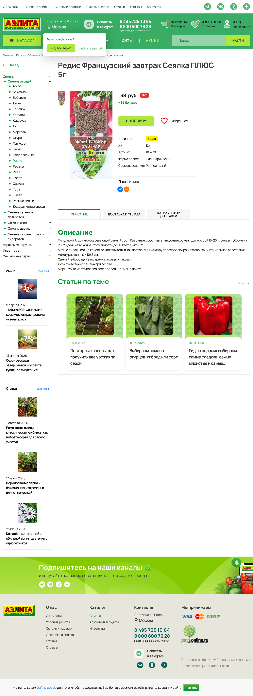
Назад (13, 65)
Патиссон (20, 143)
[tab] (79, 214)
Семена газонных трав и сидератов (26, 236)
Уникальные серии (17, 256)
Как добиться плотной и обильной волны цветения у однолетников (26, 538)
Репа (16, 172)
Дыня (17, 103)
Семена (8, 76)
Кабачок (19, 109)
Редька (18, 166)
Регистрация (241, 27)
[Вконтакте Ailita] (50, 584)
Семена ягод (17, 223)
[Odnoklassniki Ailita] (233, 6)
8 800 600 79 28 (135, 26)
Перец (17, 149)
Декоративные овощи (29, 206)
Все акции (43, 271)
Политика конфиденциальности (205, 666)
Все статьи (43, 388)
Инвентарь (11, 250)
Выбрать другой (90, 48)
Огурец (18, 137)
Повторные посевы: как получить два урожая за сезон (92, 357)
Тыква (17, 195)
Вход (236, 22)
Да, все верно (61, 48)
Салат (17, 178)
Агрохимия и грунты (17, 244)
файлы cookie (47, 687)
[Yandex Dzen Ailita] (246, 6)
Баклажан (20, 92)
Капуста (19, 115)
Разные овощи (23, 201)
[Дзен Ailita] (67, 584)
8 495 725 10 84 (135, 21)
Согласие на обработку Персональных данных (215, 659)
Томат (17, 189)
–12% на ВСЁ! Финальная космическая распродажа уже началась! (25, 314)
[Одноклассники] (126, 189)
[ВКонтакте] (120, 189)
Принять (191, 687)
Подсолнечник (24, 155)
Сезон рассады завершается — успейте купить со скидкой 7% (24, 365)
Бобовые (19, 97)
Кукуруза (19, 120)
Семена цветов (19, 228)
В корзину (136, 120)
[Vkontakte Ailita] (220, 6)
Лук (15, 126)
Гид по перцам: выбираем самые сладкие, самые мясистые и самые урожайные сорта (213, 357)
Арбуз (17, 86)
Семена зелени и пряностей (20, 214)
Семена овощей (19, 81)
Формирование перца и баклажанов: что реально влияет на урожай (25, 488)
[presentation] (79, 214)
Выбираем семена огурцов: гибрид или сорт (154, 354)
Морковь (19, 132)
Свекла (18, 183)
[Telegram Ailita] (207, 6)
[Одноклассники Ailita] (59, 584)
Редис (17, 160)
